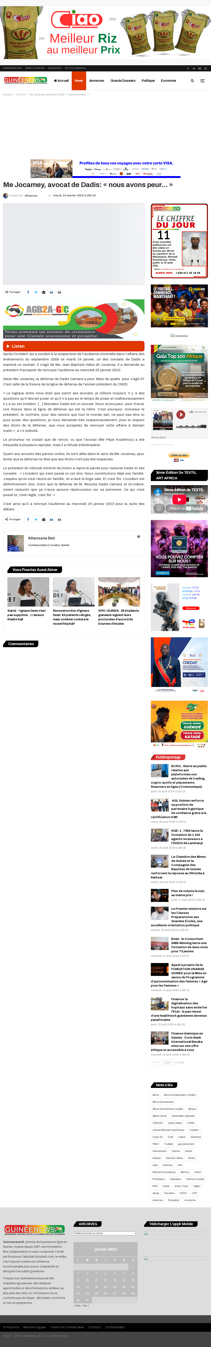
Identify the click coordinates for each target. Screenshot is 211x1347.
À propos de (11, 1327)
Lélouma (167, 1165)
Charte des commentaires (67, 1327)
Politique (148, 80)
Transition (169, 1193)
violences (157, 1200)
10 (87, 1280)
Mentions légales (34, 1327)
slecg (155, 1193)
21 (123, 1286)
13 (114, 1280)
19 (105, 1286)
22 (133, 1286)
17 (87, 1286)
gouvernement (186, 1144)
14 (123, 1280)
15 (132, 1280)
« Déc (77, 1305)
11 (96, 1280)
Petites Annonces (75, 68)
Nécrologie (54, 68)
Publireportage (12, 68)
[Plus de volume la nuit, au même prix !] (160, 895)
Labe (155, 1165)
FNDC (155, 1144)
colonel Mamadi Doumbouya (168, 1130)
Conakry (194, 1130)
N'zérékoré (158, 1179)
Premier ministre (195, 1179)
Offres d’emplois (35, 68)
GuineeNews (157, 444)
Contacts (94, 1327)
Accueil (63, 80)
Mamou (185, 1172)
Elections (196, 1137)
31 (87, 1300)
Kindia (191, 1158)
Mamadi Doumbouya (164, 1172)
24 (87, 1293)
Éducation (173, 1200)
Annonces (96, 80)
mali (180, 1165)
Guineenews (159, 1151)
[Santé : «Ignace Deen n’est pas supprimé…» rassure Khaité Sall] (28, 592)
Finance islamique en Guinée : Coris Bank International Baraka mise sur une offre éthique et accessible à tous (177, 1042)
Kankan (156, 1158)
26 (105, 1293)
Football (168, 1144)
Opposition (175, 1179)
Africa (155, 1094)
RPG (155, 1186)
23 (78, 1293)
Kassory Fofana (174, 1158)
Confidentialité (114, 1327)
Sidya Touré (181, 1186)
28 (123, 1293)
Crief (170, 1137)
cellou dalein (175, 1123)
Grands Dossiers (123, 80)
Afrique (192, 1109)
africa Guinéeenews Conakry (180, 1094)
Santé (166, 1186)
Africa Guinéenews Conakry (167, 1109)
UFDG (183, 1193)
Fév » (85, 1305)
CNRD (191, 1123)
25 (96, 1293)
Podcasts (169, 444)
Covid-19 (157, 1137)
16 (78, 1286)
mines (197, 1172)
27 (114, 1293)
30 (78, 1300)
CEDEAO (157, 1123)
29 (133, 1293)
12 (105, 1280)
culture (182, 1137)
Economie (168, 80)
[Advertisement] (105, 128)
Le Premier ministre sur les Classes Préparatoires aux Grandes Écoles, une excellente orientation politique (179, 917)
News (79, 80)
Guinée (176, 1151)
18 (96, 1286)
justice (188, 1151)
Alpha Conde (159, 1116)
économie (190, 1200)
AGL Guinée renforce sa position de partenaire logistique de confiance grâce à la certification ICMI (178, 809)
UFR (194, 1193)
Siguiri (196, 1186)
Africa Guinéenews (162, 1102)
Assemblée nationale (183, 1116)
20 (114, 1286)
